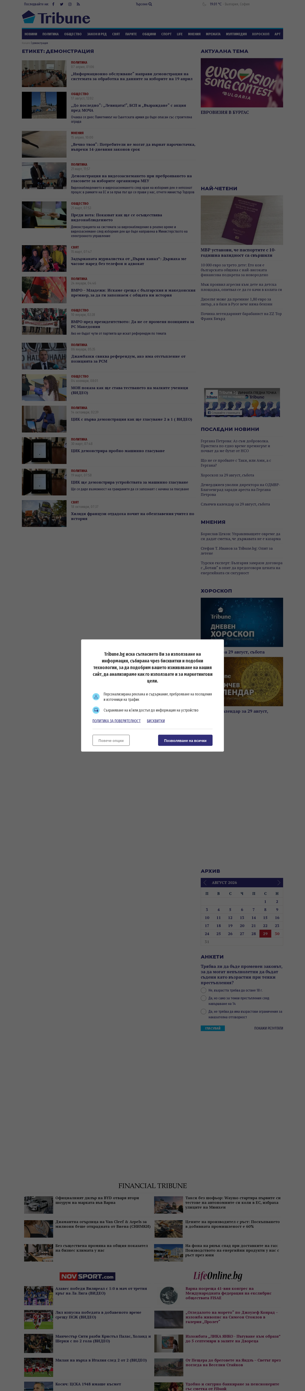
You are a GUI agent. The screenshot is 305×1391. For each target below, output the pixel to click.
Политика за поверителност (116, 720)
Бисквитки (156, 720)
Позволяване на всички (185, 741)
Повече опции (111, 741)
